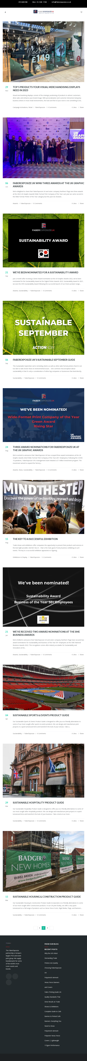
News (21, 470)
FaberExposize (40, 107)
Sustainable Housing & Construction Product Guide (47, 896)
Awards (15, 203)
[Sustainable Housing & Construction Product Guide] (43, 861)
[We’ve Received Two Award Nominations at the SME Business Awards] (43, 597)
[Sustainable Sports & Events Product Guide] (43, 687)
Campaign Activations (20, 107)
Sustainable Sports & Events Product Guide (41, 715)
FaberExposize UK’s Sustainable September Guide (44, 359)
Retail (30, 107)
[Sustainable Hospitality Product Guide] (43, 771)
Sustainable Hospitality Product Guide (38, 802)
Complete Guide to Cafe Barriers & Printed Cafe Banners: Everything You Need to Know (53, 1018)
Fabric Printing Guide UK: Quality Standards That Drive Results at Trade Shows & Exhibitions (53, 999)
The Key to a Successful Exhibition (35, 539)
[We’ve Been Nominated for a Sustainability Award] (43, 240)
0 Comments (52, 107)
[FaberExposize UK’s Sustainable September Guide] (43, 328)
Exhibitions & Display (20, 557)
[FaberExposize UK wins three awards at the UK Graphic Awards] (43, 147)
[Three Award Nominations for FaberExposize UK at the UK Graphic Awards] (43, 415)
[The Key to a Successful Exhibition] (43, 507)
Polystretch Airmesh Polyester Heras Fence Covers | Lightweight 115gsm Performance (52, 1038)
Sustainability (23, 291)
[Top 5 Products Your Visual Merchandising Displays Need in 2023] (43, 51)
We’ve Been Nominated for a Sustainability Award (45, 272)
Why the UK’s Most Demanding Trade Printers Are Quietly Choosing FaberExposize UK (53, 963)
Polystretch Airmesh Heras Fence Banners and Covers (52, 982)
